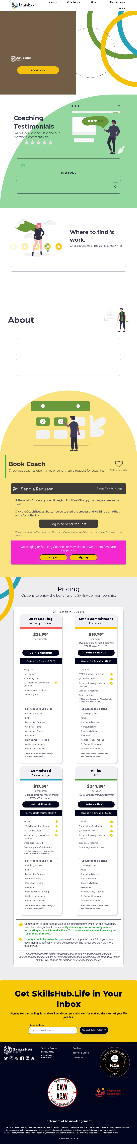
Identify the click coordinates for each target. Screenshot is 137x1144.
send (15, 489)
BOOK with (38, 70)
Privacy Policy (47, 1052)
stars (14, 247)
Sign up (84, 557)
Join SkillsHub (41, 652)
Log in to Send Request (68, 523)
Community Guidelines (46, 1057)
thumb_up (21, 924)
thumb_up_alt (111, 674)
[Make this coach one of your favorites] (119, 464)
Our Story (77, 1048)
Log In (53, 557)
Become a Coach (81, 1053)
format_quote (23, 165)
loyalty (56, 683)
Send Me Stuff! (94, 1030)
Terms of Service (49, 1048)
